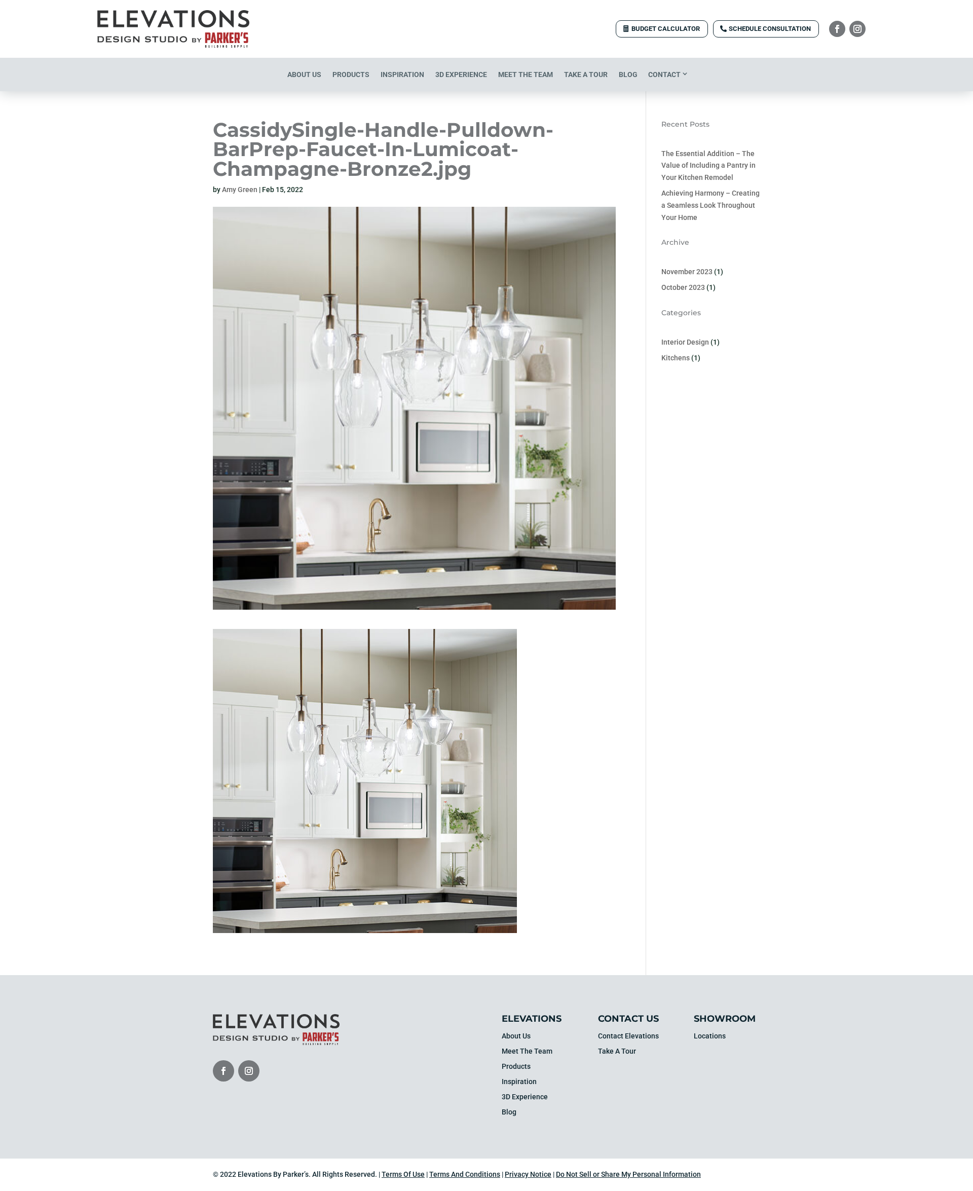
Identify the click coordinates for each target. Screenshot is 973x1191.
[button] (837, 29)
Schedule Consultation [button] (770, 28)
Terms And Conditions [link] (464, 1174)
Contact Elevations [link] (628, 1036)
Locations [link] (710, 1036)
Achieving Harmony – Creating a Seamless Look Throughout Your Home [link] (710, 205)
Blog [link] (628, 74)
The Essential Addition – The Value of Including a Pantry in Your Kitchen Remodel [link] (708, 166)
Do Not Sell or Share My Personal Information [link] (628, 1174)
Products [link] (350, 74)
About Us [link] (304, 74)
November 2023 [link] (687, 272)
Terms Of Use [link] (403, 1174)
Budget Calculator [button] (665, 28)
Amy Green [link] (239, 189)
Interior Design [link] (685, 342)
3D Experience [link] (461, 74)
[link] (173, 45)
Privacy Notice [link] (528, 1174)
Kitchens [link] (675, 358)
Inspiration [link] (402, 74)
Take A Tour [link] (586, 74)
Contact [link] (664, 74)
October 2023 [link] (683, 287)
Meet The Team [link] (525, 74)
